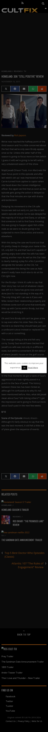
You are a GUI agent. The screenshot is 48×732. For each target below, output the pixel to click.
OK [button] (24, 367)
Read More (33, 367)
